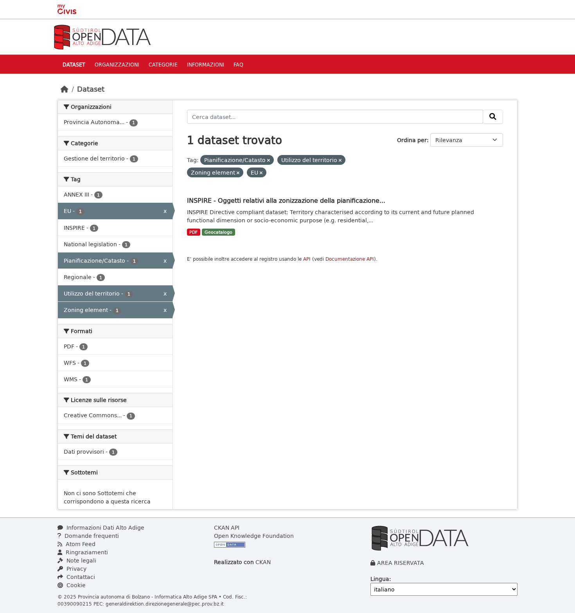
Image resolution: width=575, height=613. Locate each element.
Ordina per (412, 140)
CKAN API (226, 527)
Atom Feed (79, 544)
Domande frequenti (91, 536)
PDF (193, 232)
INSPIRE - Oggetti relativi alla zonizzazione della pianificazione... (286, 200)
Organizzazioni (117, 64)
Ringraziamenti (86, 552)
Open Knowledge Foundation (254, 536)
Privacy (75, 568)
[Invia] (493, 117)
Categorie (163, 64)
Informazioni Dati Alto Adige (104, 527)
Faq (238, 64)
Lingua (379, 579)
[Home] (64, 89)
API (307, 259)
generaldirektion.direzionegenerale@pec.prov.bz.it (165, 603)
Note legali (80, 560)
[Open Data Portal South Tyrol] (102, 36)
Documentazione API (349, 259)
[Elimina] (268, 160)
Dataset (74, 64)
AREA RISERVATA (400, 563)
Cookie (75, 585)
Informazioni (205, 64)
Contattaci (80, 577)
